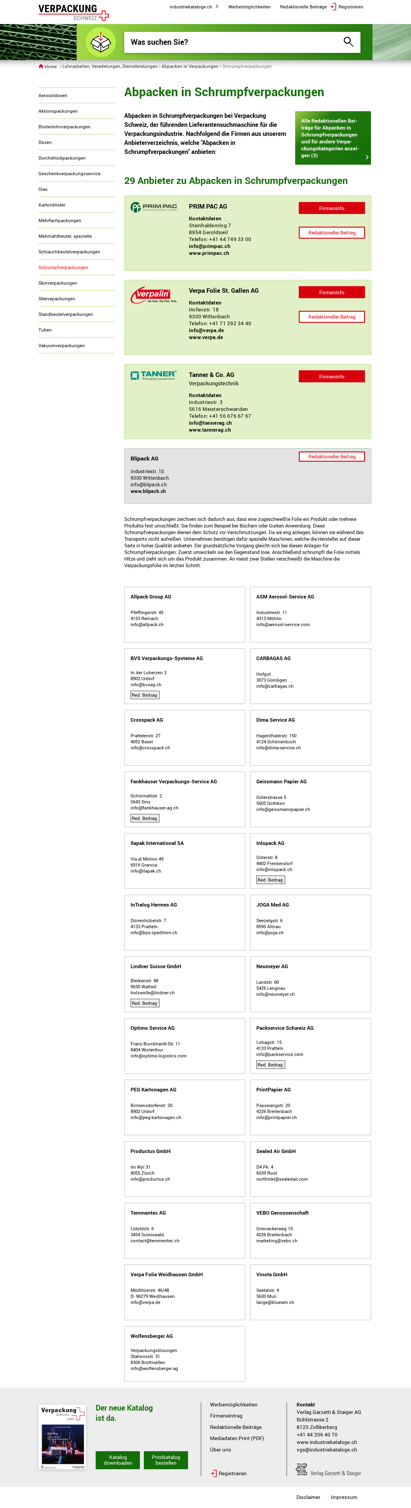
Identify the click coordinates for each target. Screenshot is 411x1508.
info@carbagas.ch (275, 686)
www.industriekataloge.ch (327, 1442)
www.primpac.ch (209, 252)
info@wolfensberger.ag (154, 1368)
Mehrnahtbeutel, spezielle (65, 236)
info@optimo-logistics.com (159, 1056)
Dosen (45, 142)
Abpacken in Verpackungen (190, 66)
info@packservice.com (279, 1054)
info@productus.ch (150, 1179)
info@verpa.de (206, 330)
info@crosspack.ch (150, 748)
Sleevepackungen (57, 298)
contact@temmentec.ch (155, 1240)
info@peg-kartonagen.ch (156, 1117)
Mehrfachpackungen (60, 220)
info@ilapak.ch (146, 871)
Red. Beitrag (144, 695)
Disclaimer (308, 1497)
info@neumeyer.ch (275, 994)
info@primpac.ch (209, 246)
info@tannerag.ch (210, 422)
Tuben (45, 330)
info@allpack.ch (147, 624)
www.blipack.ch (148, 491)
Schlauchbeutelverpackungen (69, 252)
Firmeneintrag (226, 1415)
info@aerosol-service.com (283, 624)
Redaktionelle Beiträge (236, 1427)
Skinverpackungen (58, 283)
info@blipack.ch (149, 484)
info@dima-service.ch (278, 748)
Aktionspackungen (58, 111)
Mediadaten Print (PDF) (237, 1438)
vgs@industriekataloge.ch (327, 1449)
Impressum (344, 1497)
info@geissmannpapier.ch (283, 809)
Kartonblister (52, 205)
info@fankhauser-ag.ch (154, 808)
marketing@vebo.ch (277, 1240)
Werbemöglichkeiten (234, 1404)
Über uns (220, 1449)
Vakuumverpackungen (62, 345)
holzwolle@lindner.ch (153, 993)
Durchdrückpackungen (62, 158)
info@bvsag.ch (146, 684)
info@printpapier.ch (276, 1117)
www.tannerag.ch (210, 429)
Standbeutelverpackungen (66, 314)
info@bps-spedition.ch (154, 932)
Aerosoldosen (53, 95)
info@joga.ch (270, 932)
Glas (43, 189)
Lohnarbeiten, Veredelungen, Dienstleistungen (110, 66)
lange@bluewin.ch (275, 1302)
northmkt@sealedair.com (282, 1179)
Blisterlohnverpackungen (65, 127)
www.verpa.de (206, 337)
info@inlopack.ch (274, 869)
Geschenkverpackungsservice (69, 173)
